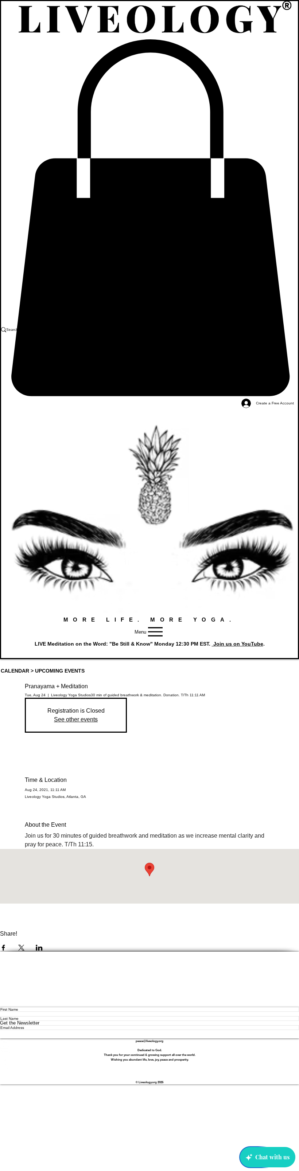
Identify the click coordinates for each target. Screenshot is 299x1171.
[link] (149, 217)
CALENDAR (15, 671)
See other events (76, 719)
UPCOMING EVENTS (60, 671)
